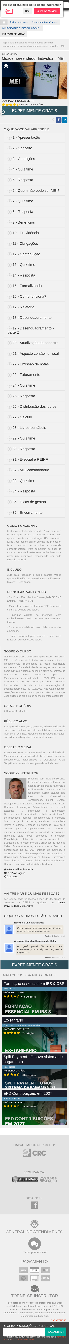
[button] (2, 112)
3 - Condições (24, 159)
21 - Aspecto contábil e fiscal (36, 353)
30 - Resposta (24, 449)
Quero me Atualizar (47, 11)
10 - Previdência (26, 233)
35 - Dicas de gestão (29, 502)
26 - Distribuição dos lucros (34, 406)
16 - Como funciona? (29, 296)
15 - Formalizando (27, 286)
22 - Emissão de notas (31, 364)
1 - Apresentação (26, 137)
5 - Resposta (23, 180)
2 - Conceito (22, 148)
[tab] (34, 138)
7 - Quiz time (23, 201)
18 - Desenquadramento (32, 317)
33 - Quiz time (24, 481)
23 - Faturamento (26, 375)
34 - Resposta (24, 491)
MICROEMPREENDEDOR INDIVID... (21, 28)
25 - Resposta (24, 396)
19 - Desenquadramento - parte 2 (31, 330)
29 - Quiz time (24, 438)
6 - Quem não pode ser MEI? (36, 190)
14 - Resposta (24, 275)
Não (27, 11)
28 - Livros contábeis (29, 428)
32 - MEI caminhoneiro (31, 470)
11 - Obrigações (25, 243)
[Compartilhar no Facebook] (58, 120)
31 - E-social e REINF (30, 459)
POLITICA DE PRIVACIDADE (22, 1339)
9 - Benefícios (24, 222)
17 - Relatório (23, 307)
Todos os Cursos (19, 22)
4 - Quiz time (23, 169)
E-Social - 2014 (58, 936)
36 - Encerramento (28, 512)
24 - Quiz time (24, 385)
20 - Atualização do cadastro (35, 343)
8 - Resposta (23, 212)
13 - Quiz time (24, 265)
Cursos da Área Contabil (45, 22)
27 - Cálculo (22, 417)
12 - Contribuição (26, 254)
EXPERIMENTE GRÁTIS (34, 110)
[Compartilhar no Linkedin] (64, 120)
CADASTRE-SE (58, 1320)
